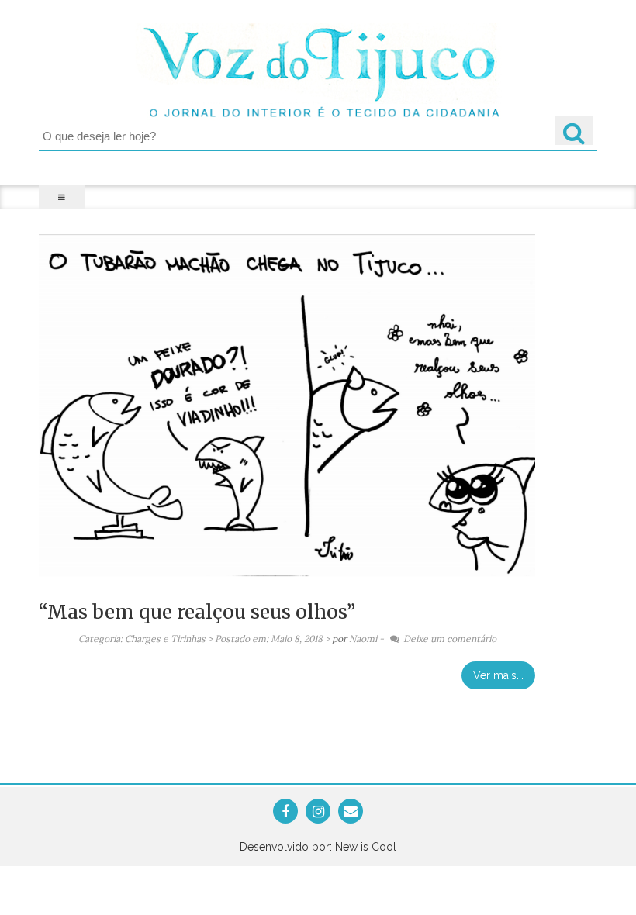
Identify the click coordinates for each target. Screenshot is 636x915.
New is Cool (365, 847)
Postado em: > (273, 638)
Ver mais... (498, 675)
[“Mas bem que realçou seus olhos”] (287, 408)
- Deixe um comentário (437, 638)
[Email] (351, 812)
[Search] (574, 130)
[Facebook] (285, 812)
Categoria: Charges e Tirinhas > (145, 638)
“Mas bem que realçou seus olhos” (197, 612)
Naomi (363, 638)
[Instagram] (318, 812)
